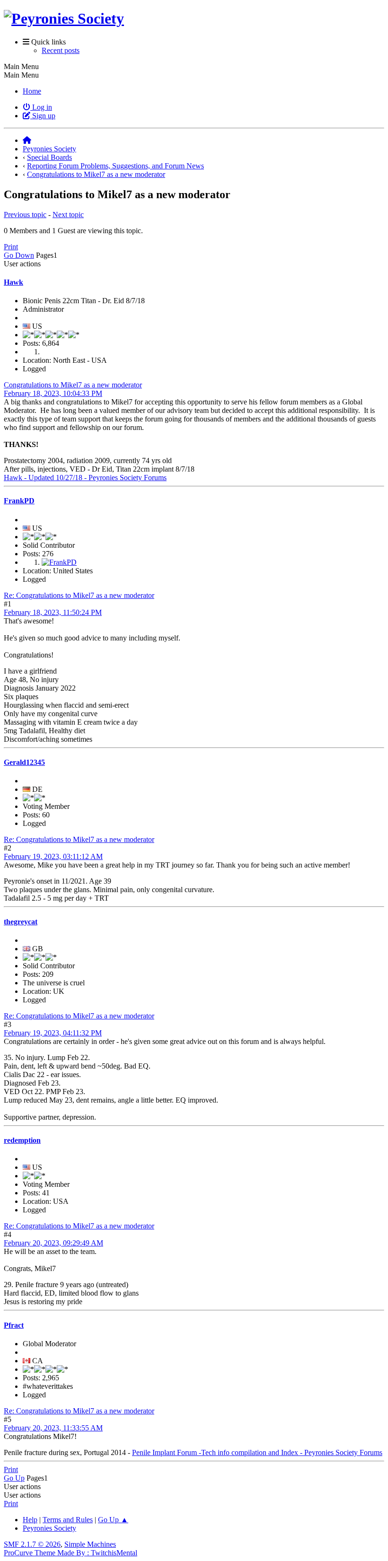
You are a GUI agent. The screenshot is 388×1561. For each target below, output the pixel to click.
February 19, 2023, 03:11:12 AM (53, 856)
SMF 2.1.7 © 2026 (32, 1544)
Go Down (19, 255)
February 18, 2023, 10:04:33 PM (53, 393)
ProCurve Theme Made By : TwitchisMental (70, 1553)
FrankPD (19, 501)
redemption (22, 1140)
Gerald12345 (24, 762)
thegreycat (20, 922)
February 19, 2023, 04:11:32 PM (53, 1033)
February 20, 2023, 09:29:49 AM (53, 1243)
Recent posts (60, 50)
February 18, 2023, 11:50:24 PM (53, 612)
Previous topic (25, 214)
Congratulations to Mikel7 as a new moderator (73, 385)
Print (11, 247)
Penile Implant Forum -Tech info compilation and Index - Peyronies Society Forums (257, 1452)
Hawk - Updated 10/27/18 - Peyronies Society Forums (85, 478)
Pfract (14, 1325)
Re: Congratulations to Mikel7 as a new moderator (79, 595)
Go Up (14, 1478)
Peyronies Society (49, 1528)
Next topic (68, 214)
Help (30, 1520)
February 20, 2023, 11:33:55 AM (53, 1428)
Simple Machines (90, 1544)
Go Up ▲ (113, 1520)
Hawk (13, 282)
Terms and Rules (68, 1520)
